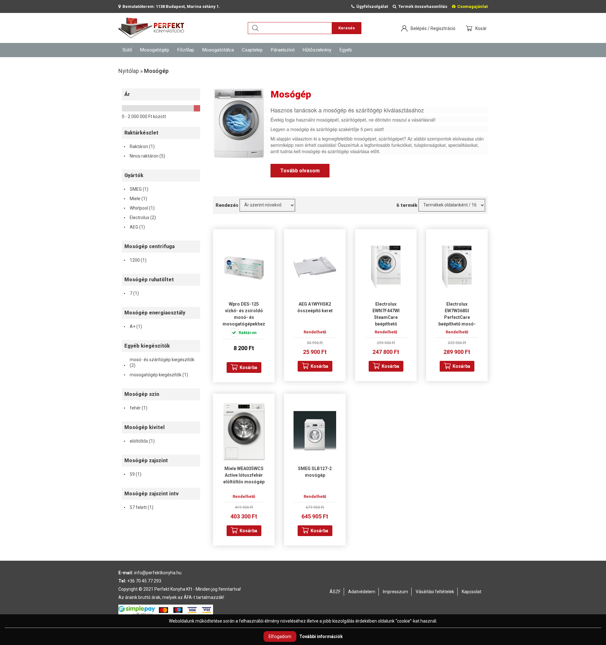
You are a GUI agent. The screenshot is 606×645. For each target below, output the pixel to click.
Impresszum (395, 591)
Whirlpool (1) (139, 208)
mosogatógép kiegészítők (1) (155, 375)
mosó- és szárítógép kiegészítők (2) (158, 362)
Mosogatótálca (218, 50)
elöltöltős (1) (139, 441)
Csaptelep (252, 50)
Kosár (481, 28)
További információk (321, 636)
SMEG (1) (135, 189)
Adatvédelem (361, 591)
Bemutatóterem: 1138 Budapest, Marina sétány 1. (170, 6)
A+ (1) (132, 326)
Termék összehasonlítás (421, 6)
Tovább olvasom (300, 171)
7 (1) (131, 293)
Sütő (127, 50)
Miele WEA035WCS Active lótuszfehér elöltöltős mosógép (243, 475)
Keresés (346, 28)
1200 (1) (134, 260)
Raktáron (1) (139, 146)
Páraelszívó (283, 50)
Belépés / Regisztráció (433, 28)
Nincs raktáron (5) (144, 156)
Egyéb (346, 50)
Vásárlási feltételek (435, 591)
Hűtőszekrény (317, 50)
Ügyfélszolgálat (371, 6)
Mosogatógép (154, 50)
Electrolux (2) (139, 217)
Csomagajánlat (471, 6)
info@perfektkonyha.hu (157, 572)
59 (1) (132, 474)
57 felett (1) (138, 507)
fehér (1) (135, 408)
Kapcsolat (471, 591)
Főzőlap (185, 50)
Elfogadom (280, 636)
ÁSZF (335, 591)
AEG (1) (134, 227)
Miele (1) (135, 198)
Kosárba (248, 367)
